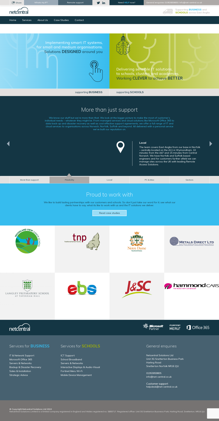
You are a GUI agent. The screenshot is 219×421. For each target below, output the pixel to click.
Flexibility (69, 180)
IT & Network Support (21, 355)
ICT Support (68, 355)
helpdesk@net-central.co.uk (161, 386)
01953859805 (171, 2)
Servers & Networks (20, 363)
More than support (29, 180)
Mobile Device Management (76, 375)
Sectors (189, 180)
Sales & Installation (20, 371)
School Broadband (71, 359)
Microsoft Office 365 (20, 359)
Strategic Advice (18, 375)
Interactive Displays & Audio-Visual (80, 367)
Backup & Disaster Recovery (25, 367)
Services (26, 20)
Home (12, 20)
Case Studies (61, 20)
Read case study (27, 264)
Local (109, 180)
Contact (79, 20)
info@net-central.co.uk (190, 2)
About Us (42, 20)
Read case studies (109, 213)
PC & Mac (149, 180)
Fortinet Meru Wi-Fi (72, 371)
